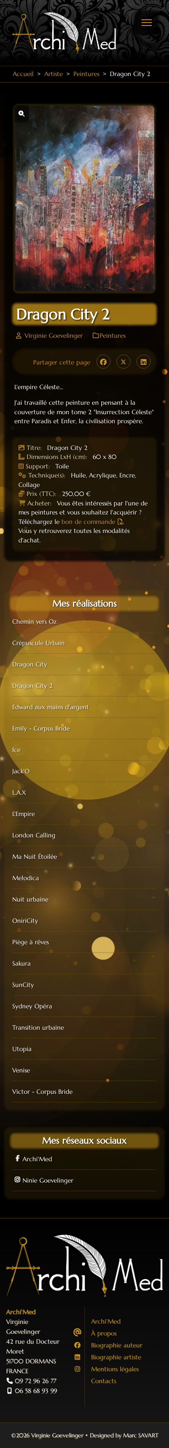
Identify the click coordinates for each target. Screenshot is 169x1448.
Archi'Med (37, 1159)
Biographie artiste (116, 1357)
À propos (103, 1333)
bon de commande (88, 522)
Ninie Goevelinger (48, 1180)
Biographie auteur (116, 1345)
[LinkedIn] (144, 362)
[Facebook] (103, 362)
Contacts (103, 1381)
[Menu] (146, 22)
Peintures (113, 335)
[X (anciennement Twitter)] (123, 362)
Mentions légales (115, 1369)
